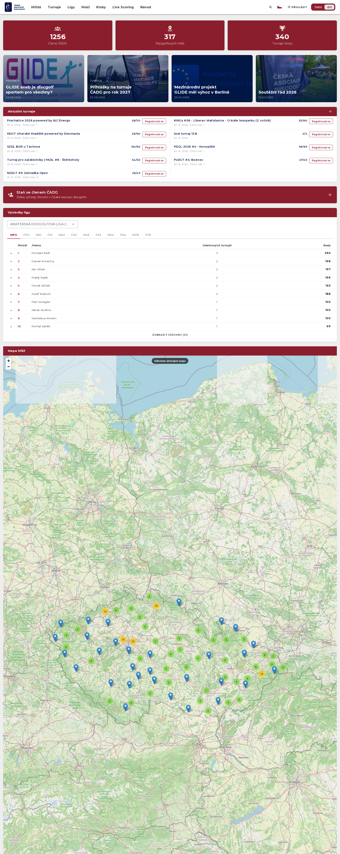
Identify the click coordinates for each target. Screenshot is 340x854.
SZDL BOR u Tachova (23, 146)
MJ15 (135, 234)
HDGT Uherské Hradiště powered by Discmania (43, 133)
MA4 (110, 234)
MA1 (38, 234)
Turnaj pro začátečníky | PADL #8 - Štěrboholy (43, 160)
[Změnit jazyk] (280, 7)
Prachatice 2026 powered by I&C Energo (38, 120)
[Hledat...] (270, 7)
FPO (26, 234)
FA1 (50, 234)
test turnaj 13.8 (185, 133)
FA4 (123, 234)
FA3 (98, 234)
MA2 (62, 234)
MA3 (86, 234)
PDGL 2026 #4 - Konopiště (194, 146)
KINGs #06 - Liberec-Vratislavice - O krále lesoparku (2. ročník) (222, 120)
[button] (186, 678)
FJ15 (148, 234)
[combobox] (42, 224)
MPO (13, 234)
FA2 (74, 234)
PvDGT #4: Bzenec (188, 160)
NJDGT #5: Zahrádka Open (27, 173)
